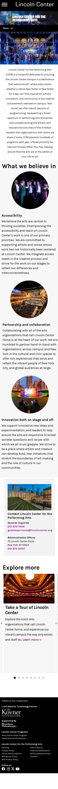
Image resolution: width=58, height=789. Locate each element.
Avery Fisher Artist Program (14, 735)
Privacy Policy (8, 750)
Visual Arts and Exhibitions (14, 738)
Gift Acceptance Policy (40, 753)
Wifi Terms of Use (9, 756)
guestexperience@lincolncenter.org (30, 530)
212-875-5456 (16, 526)
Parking (5, 747)
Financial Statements (40, 750)
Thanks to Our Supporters (15, 700)
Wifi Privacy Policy (10, 759)
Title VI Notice (36, 747)
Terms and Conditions (12, 753)
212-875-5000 (16, 548)
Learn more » (32, 640)
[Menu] (4, 4)
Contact (34, 756)
